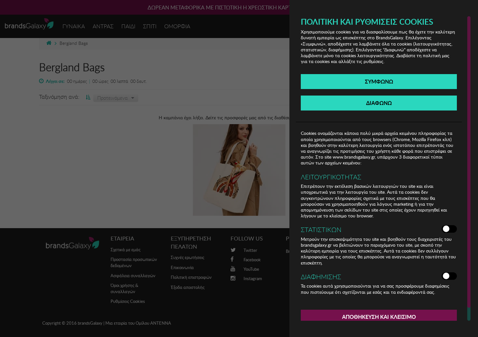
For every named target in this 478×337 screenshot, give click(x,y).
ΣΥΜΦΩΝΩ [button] (379, 81)
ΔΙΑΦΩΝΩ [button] (379, 103)
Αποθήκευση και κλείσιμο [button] (379, 316)
